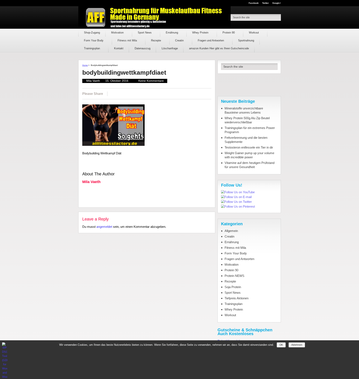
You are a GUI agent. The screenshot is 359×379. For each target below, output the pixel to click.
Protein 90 (229, 32)
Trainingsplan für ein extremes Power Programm (250, 130)
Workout (254, 32)
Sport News (145, 32)
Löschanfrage (170, 48)
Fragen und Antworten (211, 40)
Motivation (117, 32)
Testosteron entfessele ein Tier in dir (249, 147)
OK (281, 344)
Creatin (179, 40)
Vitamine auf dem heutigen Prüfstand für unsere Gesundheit (249, 165)
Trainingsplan (92, 48)
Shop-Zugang (92, 32)
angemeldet (104, 226)
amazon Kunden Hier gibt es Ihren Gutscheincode (219, 48)
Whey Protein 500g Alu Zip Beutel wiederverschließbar (247, 120)
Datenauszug (142, 48)
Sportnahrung (246, 40)
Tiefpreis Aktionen (236, 298)
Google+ (276, 3)
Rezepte (156, 40)
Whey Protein (200, 32)
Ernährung (172, 32)
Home (85, 65)
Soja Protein (233, 287)
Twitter (265, 3)
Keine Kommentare (151, 80)
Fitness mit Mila (128, 40)
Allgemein (231, 231)
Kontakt (118, 48)
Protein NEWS (234, 275)
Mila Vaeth (93, 80)
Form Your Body (94, 40)
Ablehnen (296, 344)
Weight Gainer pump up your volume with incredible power (249, 155)
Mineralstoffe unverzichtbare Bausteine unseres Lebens (244, 110)
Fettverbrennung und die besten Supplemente (246, 140)
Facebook (254, 3)
